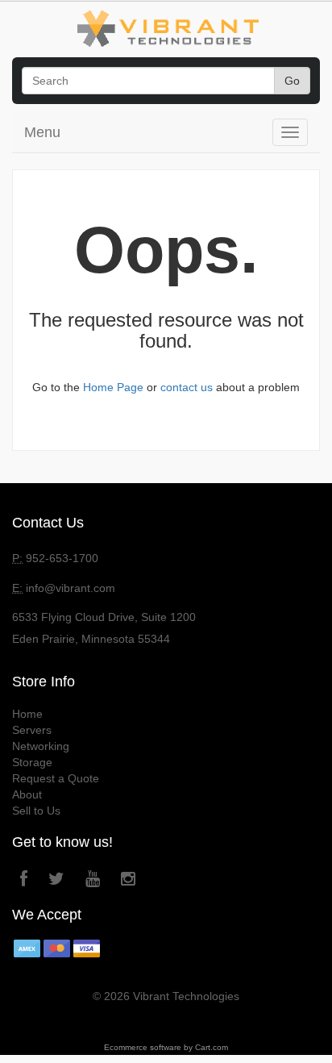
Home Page (113, 387)
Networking (40, 746)
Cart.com (211, 1047)
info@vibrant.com (70, 588)
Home (27, 713)
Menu (42, 132)
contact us (186, 387)
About (27, 794)
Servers (32, 729)
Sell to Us (36, 810)
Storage (32, 762)
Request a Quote (55, 778)
